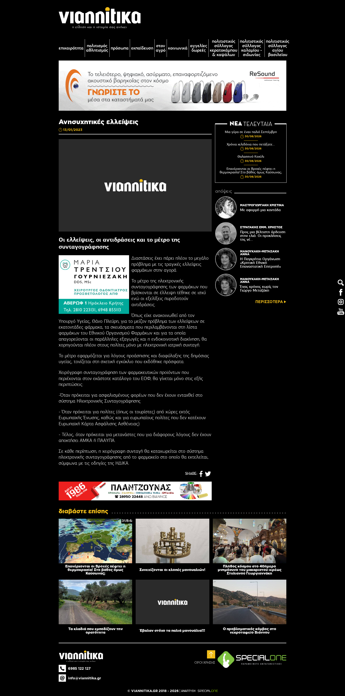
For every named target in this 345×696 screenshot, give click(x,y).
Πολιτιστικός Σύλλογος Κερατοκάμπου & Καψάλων (223, 48)
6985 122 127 (79, 668)
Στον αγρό (160, 48)
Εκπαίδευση (142, 48)
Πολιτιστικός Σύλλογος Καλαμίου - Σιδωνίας (251, 48)
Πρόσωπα (120, 48)
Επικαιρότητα (71, 48)
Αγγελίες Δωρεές (198, 48)
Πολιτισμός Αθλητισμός (97, 48)
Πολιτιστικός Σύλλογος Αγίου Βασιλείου (277, 48)
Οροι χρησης (204, 662)
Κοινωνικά (178, 48)
